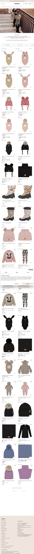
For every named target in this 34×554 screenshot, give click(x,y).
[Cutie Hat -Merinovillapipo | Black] (9, 170)
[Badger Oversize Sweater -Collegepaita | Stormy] (9, 300)
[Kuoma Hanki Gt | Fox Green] (25, 192)
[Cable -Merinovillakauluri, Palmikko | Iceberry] (25, 472)
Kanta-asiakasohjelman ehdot (5, 547)
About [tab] (28, 272)
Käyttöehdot (3, 544)
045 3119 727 (23, 524)
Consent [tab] (6, 272)
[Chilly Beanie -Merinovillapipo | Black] (25, 409)
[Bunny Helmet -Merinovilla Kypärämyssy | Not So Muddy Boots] (9, 58)
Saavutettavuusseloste (4, 542)
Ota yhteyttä (3, 520)
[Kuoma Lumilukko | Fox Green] (9, 214)
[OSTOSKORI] (32, 4)
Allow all (27, 283)
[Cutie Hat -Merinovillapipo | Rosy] (25, 103)
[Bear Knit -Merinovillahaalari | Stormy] (9, 388)
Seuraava (32, 45)
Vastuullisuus (3, 536)
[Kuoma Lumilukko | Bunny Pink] (25, 214)
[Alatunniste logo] (3, 518)
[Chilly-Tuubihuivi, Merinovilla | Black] (9, 431)
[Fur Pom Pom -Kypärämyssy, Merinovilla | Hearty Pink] (9, 125)
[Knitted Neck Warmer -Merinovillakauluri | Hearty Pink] (25, 234)
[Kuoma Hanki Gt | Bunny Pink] (9, 192)
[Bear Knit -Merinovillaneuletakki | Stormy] (25, 367)
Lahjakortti (3, 531)
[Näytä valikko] (2, 4)
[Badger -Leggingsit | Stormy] (25, 300)
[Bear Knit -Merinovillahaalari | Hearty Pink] (25, 388)
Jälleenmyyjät (3, 533)
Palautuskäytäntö (4, 528)
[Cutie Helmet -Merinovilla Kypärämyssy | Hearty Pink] (25, 58)
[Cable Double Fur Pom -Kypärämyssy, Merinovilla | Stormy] (9, 367)
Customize (16, 283)
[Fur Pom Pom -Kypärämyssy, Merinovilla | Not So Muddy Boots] (25, 125)
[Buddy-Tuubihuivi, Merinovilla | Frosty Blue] (25, 451)
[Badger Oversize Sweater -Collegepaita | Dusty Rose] (9, 256)
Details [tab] (17, 272)
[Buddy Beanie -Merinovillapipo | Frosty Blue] (9, 451)
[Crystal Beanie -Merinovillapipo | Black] (9, 409)
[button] (4, 68)
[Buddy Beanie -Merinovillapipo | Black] (9, 345)
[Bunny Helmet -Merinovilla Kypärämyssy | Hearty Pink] (25, 81)
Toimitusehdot (3, 525)
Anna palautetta (3, 522)
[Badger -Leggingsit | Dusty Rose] (25, 256)
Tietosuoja (3, 541)
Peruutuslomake (3, 530)
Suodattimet (4, 48)
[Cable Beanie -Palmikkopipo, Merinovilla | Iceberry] (9, 472)
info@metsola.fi (24, 523)
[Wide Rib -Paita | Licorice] (25, 431)
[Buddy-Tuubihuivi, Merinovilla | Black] (25, 345)
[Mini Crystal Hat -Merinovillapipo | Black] (25, 147)
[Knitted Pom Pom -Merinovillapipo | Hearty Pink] (9, 234)
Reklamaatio (3, 539)
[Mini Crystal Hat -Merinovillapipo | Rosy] (9, 103)
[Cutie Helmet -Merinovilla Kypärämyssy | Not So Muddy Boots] (9, 81)
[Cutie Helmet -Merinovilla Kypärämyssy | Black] (25, 322)
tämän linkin (26, 535)
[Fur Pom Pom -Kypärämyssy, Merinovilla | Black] (9, 147)
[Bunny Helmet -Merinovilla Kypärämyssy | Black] (9, 322)
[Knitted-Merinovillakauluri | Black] (25, 170)
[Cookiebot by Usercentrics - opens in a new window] (29, 269)
